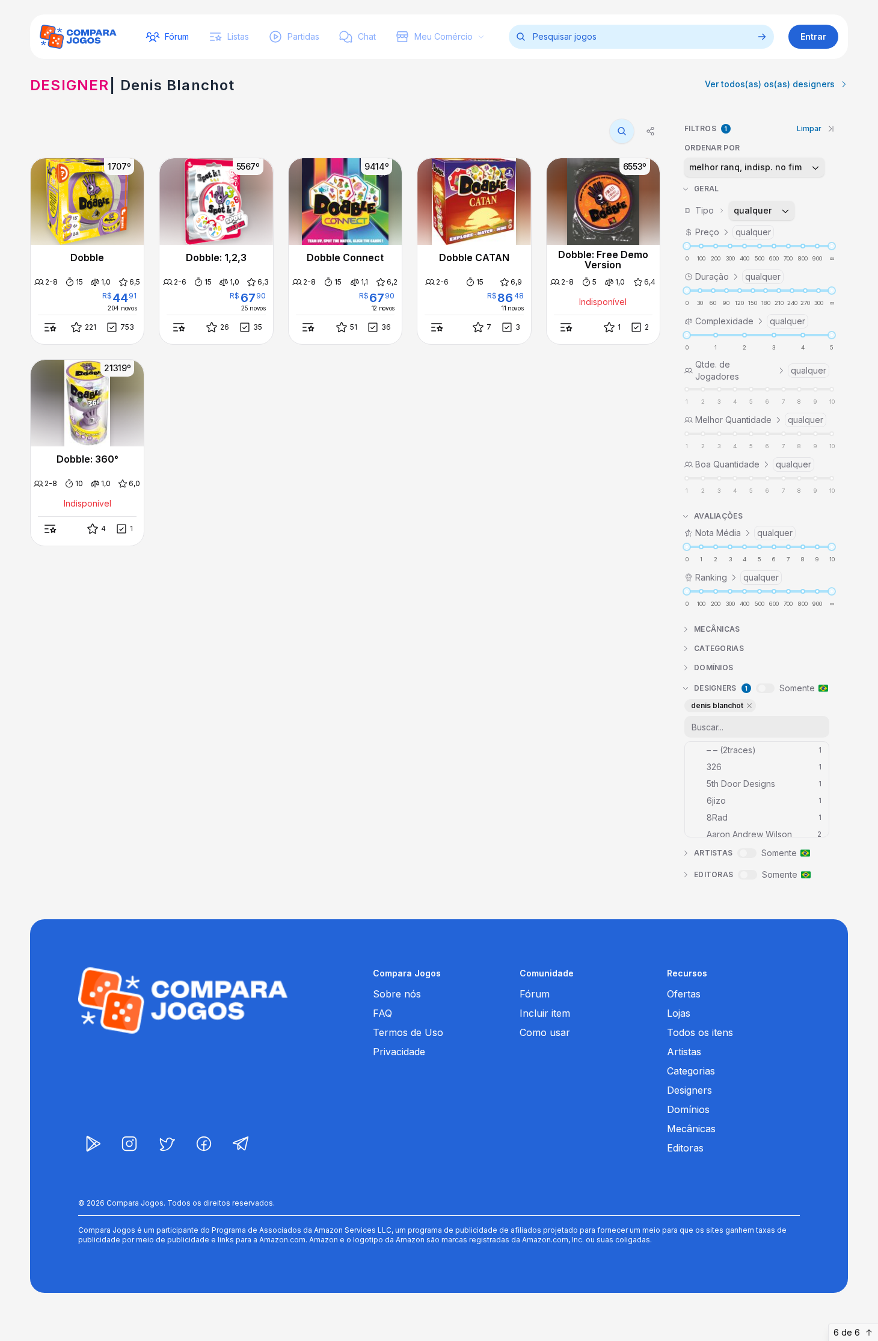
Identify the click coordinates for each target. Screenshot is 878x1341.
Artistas (684, 1052)
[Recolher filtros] (831, 129)
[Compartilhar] (650, 131)
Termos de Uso (408, 1032)
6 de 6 (846, 1332)
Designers (689, 1090)
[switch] (765, 688)
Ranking (737, 577)
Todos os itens (700, 1032)
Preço (733, 232)
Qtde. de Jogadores (760, 370)
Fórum (535, 994)
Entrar (813, 36)
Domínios (688, 1109)
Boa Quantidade (753, 464)
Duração (738, 276)
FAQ (382, 1013)
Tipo (733, 210)
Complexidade (750, 321)
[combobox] (754, 167)
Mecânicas (691, 1129)
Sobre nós (397, 994)
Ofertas (684, 994)
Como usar (545, 1032)
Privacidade (399, 1052)
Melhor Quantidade (759, 420)
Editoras (685, 1148)
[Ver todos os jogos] (762, 36)
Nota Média (744, 533)
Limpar (809, 128)
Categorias (691, 1071)
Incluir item (545, 1013)
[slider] (687, 246)
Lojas (678, 1013)
